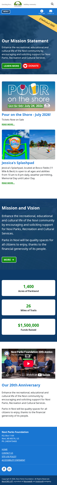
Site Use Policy (9, 456)
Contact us (7, 453)
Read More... (8, 124)
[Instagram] (9, 469)
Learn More (11, 66)
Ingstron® (40, 481)
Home (4, 449)
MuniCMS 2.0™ (7, 481)
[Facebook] (4, 469)
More (7, 259)
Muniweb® (28, 481)
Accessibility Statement (13, 460)
